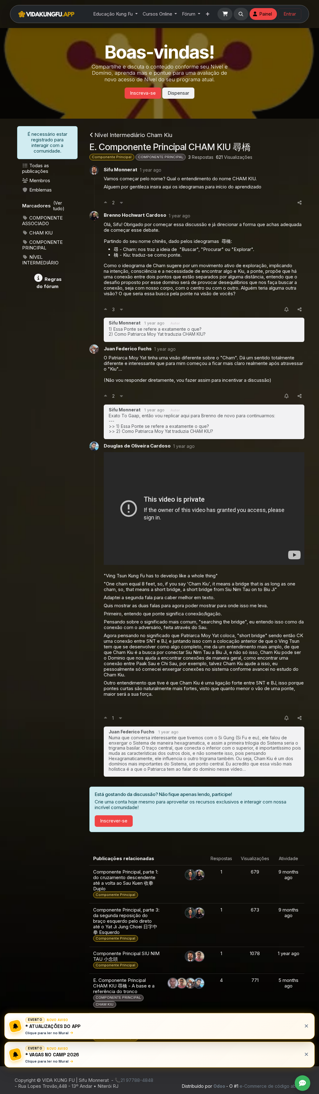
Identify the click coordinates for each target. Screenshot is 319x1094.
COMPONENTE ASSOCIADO (42, 220)
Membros (39, 180)
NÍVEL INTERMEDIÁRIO (40, 260)
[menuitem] (115, 14)
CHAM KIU (40, 233)
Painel (265, 14)
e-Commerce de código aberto (272, 1086)
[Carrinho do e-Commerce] (224, 14)
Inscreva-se (143, 93)
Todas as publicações (35, 168)
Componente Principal (111, 157)
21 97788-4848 (137, 1080)
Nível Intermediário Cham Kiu (133, 135)
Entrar (289, 14)
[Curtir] (105, 203)
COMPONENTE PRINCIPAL (42, 245)
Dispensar (178, 93)
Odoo (219, 1086)
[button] (241, 14)
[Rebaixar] (121, 203)
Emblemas (40, 190)
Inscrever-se (113, 821)
